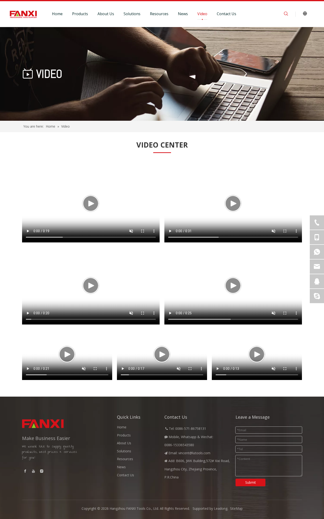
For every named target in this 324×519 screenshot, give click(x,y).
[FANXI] (55, 423)
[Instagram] (42, 471)
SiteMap (236, 508)
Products (80, 13)
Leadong (220, 508)
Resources (159, 13)
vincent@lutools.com (194, 453)
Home (57, 13)
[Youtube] (33, 471)
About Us (105, 13)
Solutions (132, 13)
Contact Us (226, 13)
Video (202, 13)
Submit (250, 482)
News (183, 13)
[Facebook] (25, 471)
